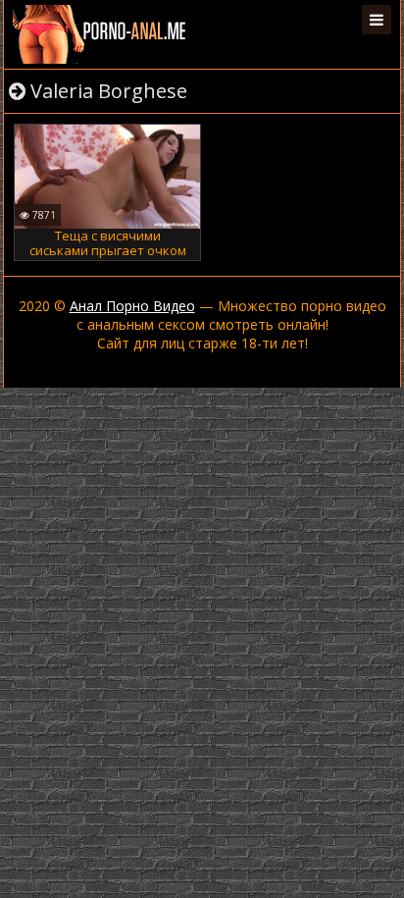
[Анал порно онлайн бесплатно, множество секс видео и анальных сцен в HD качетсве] (101, 34)
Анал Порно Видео (132, 305)
